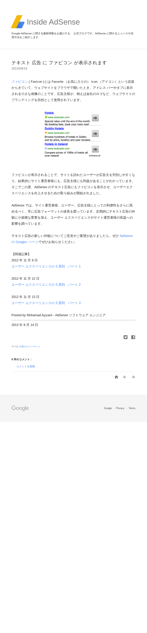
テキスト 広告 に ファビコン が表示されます (59, 62)
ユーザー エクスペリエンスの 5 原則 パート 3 (46, 303)
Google (108, 408)
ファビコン (19, 81)
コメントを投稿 (25, 366)
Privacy (120, 408)
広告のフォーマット (30, 346)
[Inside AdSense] (53, 27)
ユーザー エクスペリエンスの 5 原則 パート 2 (46, 284)
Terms (132, 408)
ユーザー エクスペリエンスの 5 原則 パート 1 (46, 266)
